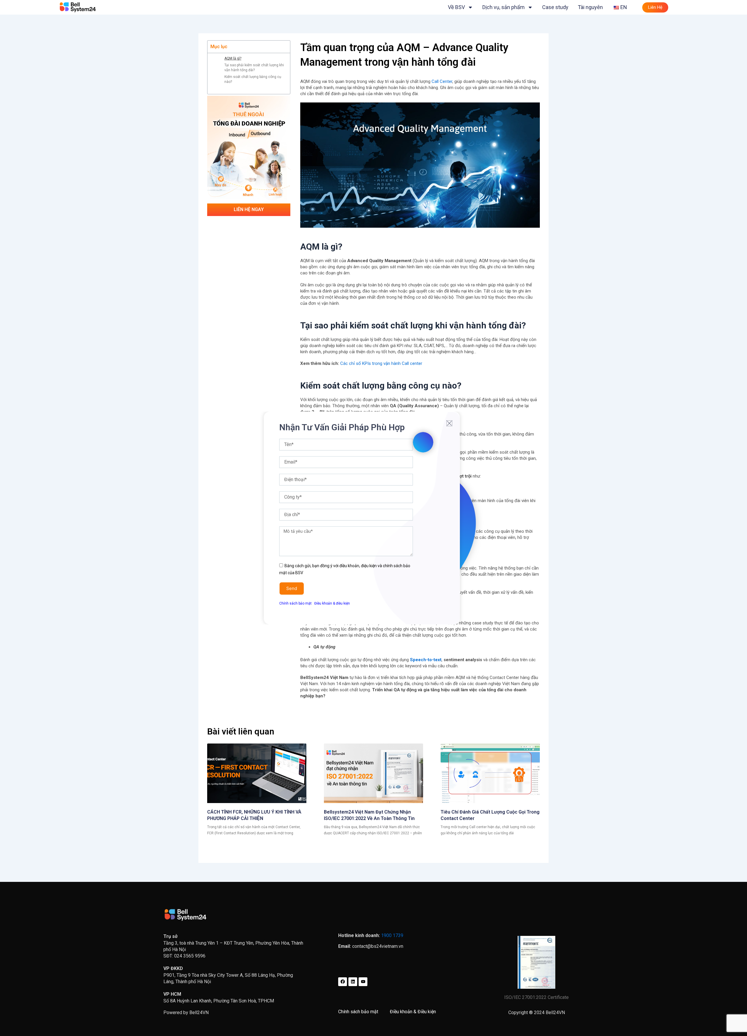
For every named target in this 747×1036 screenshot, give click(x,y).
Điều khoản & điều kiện (332, 603)
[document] (373, 518)
